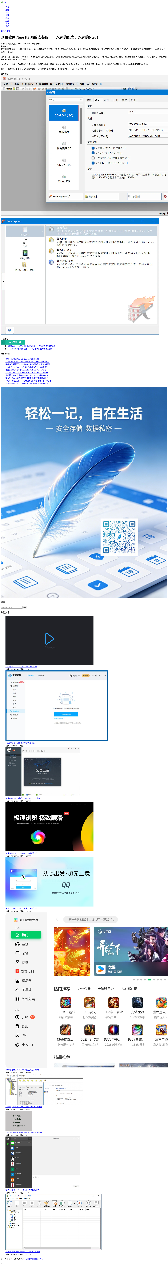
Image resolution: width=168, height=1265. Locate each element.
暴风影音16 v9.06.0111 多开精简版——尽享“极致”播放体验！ (32, 346)
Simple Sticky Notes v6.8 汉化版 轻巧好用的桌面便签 (26, 367)
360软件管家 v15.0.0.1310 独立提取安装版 (22, 1070)
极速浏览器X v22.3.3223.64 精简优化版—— (22, 853)
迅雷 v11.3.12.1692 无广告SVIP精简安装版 (22, 359)
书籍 (7, 21)
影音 (7, 23)
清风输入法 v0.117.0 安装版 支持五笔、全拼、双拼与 (26, 373)
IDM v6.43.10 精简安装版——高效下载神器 (22, 1252)
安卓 (7, 12)
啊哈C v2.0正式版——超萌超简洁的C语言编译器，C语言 (28, 381)
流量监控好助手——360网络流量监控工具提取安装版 (26, 384)
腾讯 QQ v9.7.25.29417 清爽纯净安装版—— (22, 908)
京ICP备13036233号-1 (34, 1259)
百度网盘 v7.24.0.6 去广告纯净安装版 (20, 743)
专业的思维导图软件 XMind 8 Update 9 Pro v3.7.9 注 (25, 370)
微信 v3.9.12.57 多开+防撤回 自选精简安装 (22, 1190)
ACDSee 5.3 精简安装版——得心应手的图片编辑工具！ (30, 349)
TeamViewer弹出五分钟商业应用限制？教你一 (23, 1133)
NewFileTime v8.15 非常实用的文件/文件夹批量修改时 (26, 378)
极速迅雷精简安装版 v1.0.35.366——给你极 (22, 798)
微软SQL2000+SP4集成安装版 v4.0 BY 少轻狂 (23, 1107)
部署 (7, 15)
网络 (7, 26)
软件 (7, 10)
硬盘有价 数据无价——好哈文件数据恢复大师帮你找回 (27, 364)
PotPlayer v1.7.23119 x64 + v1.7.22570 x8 (21, 667)
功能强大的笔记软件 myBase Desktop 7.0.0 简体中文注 (26, 375)
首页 (7, 7)
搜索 (24, 607)
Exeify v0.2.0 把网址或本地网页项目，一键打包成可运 (27, 362)
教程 (7, 18)
